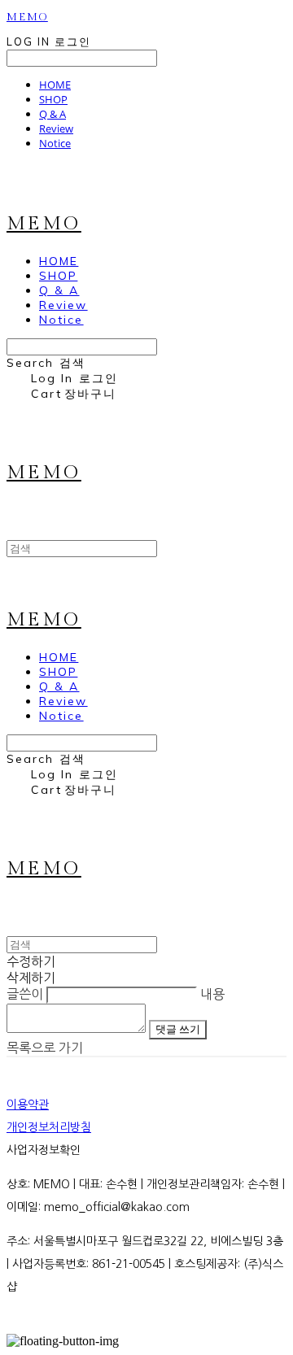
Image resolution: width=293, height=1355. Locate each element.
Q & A (52, 114)
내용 (212, 993)
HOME (55, 84)
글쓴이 (25, 993)
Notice (55, 143)
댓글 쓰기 (177, 1029)
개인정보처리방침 (49, 1127)
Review (56, 128)
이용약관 (28, 1104)
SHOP (53, 99)
